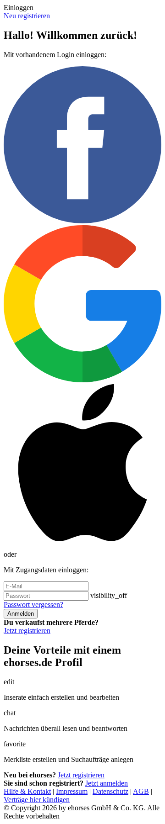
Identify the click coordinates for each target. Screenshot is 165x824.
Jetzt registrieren (27, 630)
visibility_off (108, 595)
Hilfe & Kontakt (27, 791)
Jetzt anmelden (106, 783)
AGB (141, 791)
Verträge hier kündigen (37, 799)
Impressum (72, 791)
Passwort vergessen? (33, 604)
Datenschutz (110, 791)
